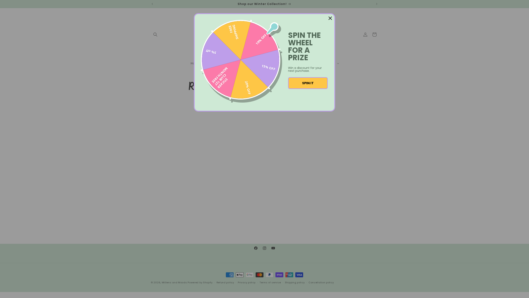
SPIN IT (308, 83)
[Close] (330, 18)
